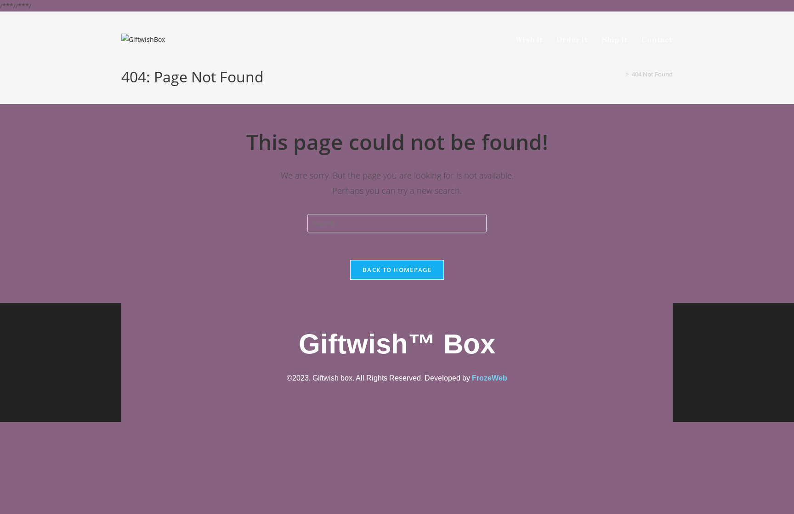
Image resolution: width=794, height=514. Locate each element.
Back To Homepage (397, 270)
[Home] (620, 74)
